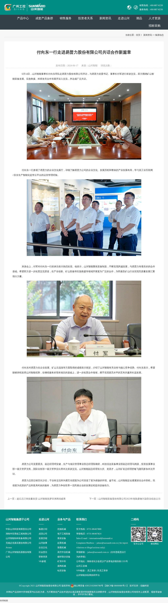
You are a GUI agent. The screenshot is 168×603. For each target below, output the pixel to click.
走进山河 (124, 18)
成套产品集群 (44, 18)
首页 (138, 35)
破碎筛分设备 (63, 556)
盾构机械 (61, 566)
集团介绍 (43, 529)
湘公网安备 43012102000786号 (88, 585)
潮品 (139, 18)
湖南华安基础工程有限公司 (18, 533)
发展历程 (43, 538)
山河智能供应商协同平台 (88, 575)
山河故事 (43, 543)
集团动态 (159, 35)
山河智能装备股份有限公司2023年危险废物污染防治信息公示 (129, 499)
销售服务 (66, 18)
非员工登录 (102, 570)
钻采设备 (61, 570)
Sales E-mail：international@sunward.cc (94, 538)
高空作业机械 (63, 552)
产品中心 (23, 18)
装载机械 (61, 547)
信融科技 (144, 585)
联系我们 (81, 519)
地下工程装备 (63, 533)
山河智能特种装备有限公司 (18, 538)
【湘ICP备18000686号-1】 (116, 585)
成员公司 (43, 533)
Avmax (9, 547)
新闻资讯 (105, 18)
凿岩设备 (61, 538)
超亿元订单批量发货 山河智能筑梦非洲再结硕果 (41, 499)
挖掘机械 (61, 529)
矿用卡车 (61, 561)
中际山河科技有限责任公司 (18, 529)
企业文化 (43, 547)
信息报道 (43, 566)
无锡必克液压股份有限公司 (18, 543)
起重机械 (61, 543)
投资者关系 (85, 18)
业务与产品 (64, 519)
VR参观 (42, 561)
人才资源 (154, 18)
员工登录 (91, 570)
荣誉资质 (43, 556)
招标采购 (154, 25)
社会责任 (43, 552)
